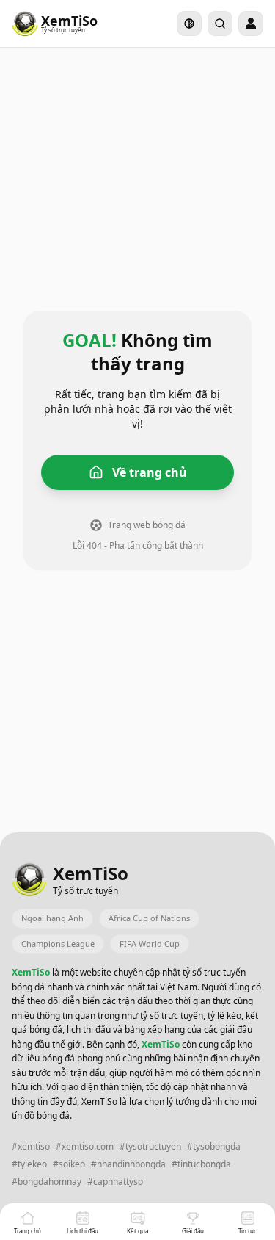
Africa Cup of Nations (149, 917)
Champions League (58, 943)
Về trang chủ (149, 472)
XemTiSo (32, 972)
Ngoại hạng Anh (52, 917)
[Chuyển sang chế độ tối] (189, 23)
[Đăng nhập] (250, 23)
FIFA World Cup (150, 943)
